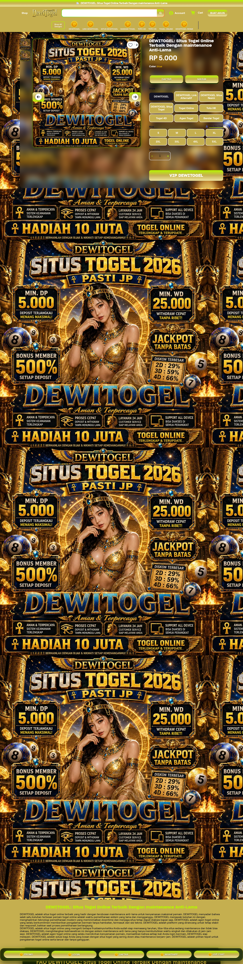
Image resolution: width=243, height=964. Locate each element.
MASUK (201, 79)
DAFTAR (166, 79)
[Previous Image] (38, 97)
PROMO (28, 953)
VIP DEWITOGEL (186, 175)
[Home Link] (44, 13)
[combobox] (109, 13)
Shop (25, 13)
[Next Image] (135, 97)
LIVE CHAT (219, 954)
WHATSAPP (171, 954)
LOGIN (76, 953)
